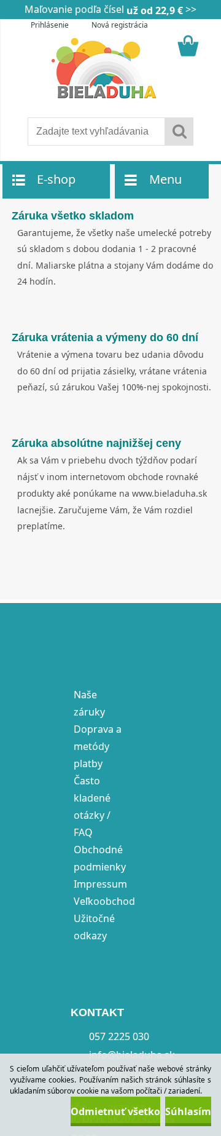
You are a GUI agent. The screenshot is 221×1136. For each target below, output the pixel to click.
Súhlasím (188, 1111)
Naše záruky (89, 703)
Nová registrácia (119, 25)
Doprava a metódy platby (98, 746)
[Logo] (110, 69)
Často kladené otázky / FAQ (92, 806)
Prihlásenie (50, 25)
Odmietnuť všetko (115, 1111)
